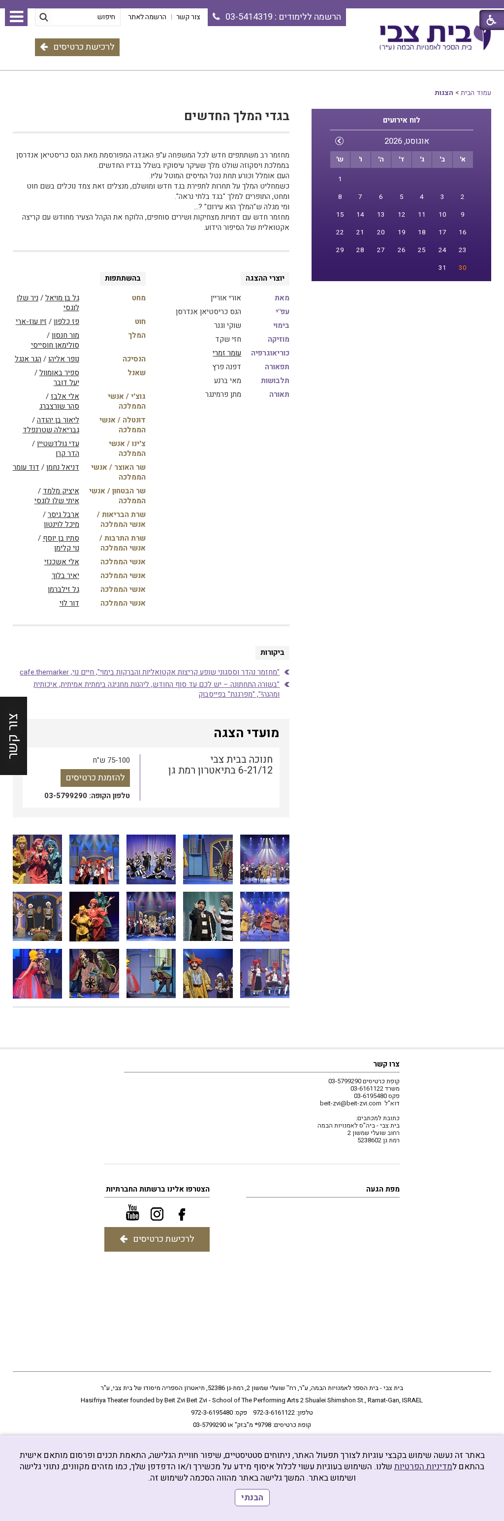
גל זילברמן (63, 589)
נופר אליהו (63, 359)
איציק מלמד (61, 490)
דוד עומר (26, 467)
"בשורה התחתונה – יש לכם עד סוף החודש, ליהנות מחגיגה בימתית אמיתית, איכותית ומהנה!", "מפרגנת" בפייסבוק (156, 689)
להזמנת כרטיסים (95, 777)
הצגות (444, 93)
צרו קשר (386, 1064)
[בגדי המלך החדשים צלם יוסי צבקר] (265, 859)
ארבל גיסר (63, 514)
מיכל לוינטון (61, 524)
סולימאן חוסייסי (55, 345)
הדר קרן (67, 453)
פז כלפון (66, 321)
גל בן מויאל (62, 297)
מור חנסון (65, 335)
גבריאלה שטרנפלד (51, 429)
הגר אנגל (28, 359)
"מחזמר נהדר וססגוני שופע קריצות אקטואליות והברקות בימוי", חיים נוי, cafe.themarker (150, 672)
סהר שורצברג (59, 406)
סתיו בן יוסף (61, 538)
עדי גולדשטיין (58, 443)
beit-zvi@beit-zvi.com (350, 1103)
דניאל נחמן (62, 467)
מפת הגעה (383, 1189)
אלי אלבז (65, 396)
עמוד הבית (476, 93)
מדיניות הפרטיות (423, 1466)
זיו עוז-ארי (31, 321)
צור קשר (13, 735)
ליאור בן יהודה (58, 420)
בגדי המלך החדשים (236, 116)
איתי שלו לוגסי (56, 500)
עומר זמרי (227, 353)
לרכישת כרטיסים (84, 47)
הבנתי (252, 1497)
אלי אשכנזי (61, 561)
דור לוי (69, 603)
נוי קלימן (66, 548)
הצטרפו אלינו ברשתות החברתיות (158, 1189)
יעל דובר (66, 382)
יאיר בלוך (65, 575)
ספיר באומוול (59, 372)
